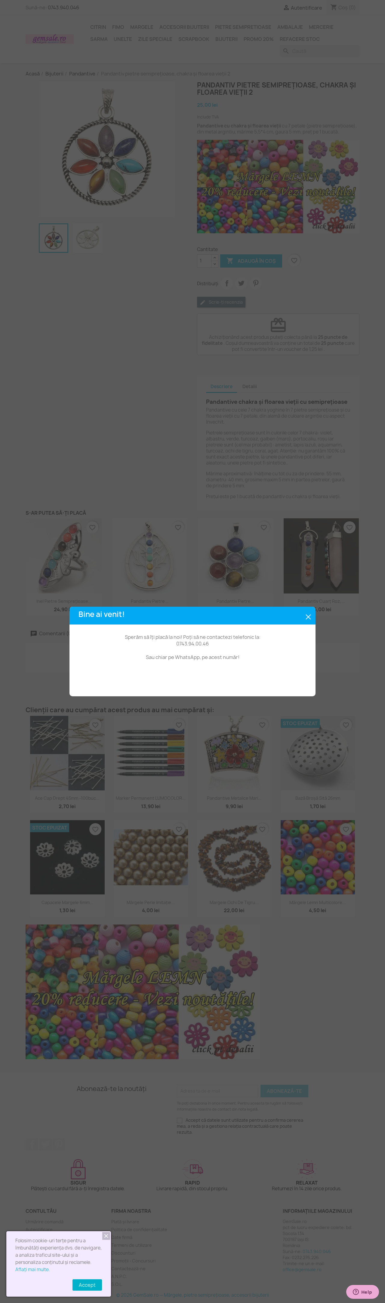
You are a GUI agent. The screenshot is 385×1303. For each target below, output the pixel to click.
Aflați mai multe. (32, 1269)
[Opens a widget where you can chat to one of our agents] (362, 1292)
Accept (87, 1285)
